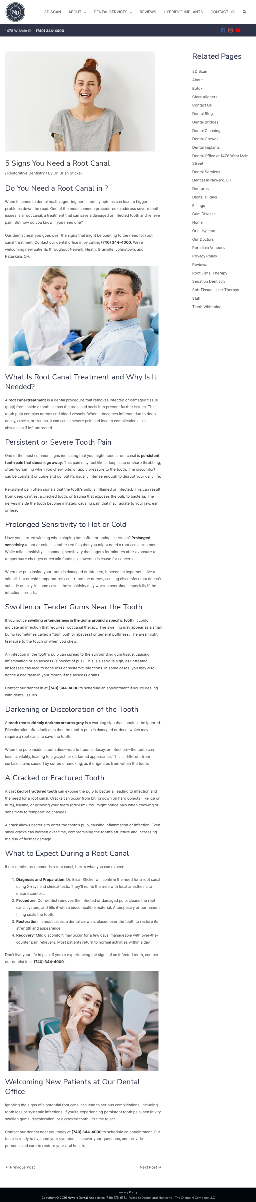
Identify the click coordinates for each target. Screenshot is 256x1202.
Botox (197, 88)
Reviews (199, 264)
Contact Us (202, 105)
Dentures (200, 188)
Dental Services (206, 171)
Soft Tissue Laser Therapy (215, 289)
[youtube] (239, 30)
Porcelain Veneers (208, 247)
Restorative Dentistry (26, 173)
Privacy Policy (204, 256)
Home (197, 222)
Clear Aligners (205, 96)
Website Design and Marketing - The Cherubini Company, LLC (172, 1198)
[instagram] (231, 30)
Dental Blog (202, 113)
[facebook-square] (223, 30)
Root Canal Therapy (209, 273)
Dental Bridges (205, 122)
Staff (196, 298)
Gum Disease (204, 213)
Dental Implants (206, 147)
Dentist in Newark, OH (211, 180)
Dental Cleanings (207, 130)
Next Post (151, 1167)
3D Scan (199, 71)
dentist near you (26, 235)
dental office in (70, 242)
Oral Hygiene (203, 230)
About (197, 79)
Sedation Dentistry (208, 281)
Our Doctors (203, 239)
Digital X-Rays (204, 197)
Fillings (198, 205)
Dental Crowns (205, 138)
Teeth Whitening (207, 306)
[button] (244, 11)
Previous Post (20, 1167)
